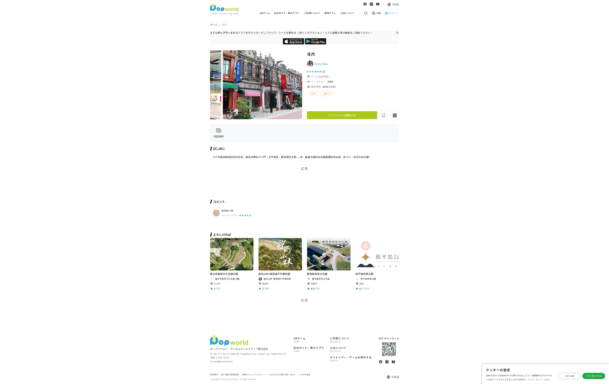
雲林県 (313, 93)
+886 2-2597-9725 (219, 357)
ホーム (214, 24)
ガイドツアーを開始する (342, 115)
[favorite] (251, 268)
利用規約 (214, 374)
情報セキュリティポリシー (254, 374)
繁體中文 (327, 93)
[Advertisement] (257, 181)
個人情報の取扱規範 (230, 374)
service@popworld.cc (221, 361)
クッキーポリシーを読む (539, 379)
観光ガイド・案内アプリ (287, 13)
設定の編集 (569, 375)
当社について (347, 13)
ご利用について (312, 13)
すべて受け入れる (593, 375)
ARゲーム (265, 13)
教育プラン (330, 13)
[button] (245, 116)
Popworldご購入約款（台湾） (282, 374)
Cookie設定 (305, 374)
